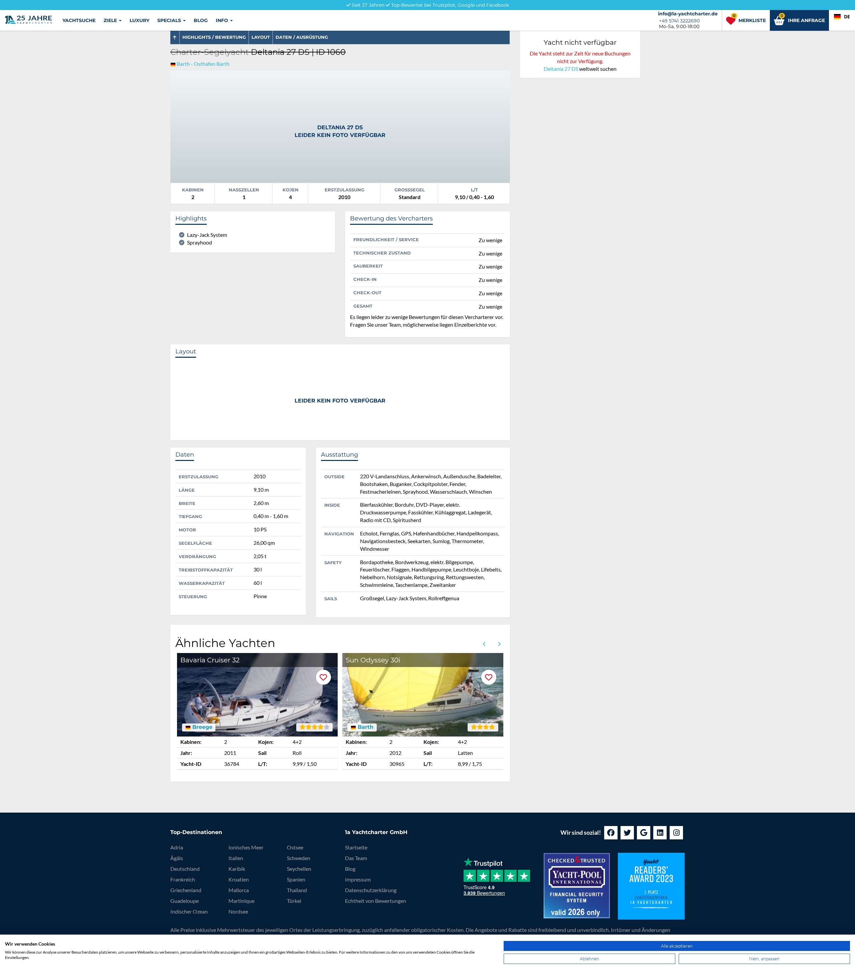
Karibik (236, 868)
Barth (364, 727)
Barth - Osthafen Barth (203, 63)
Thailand (297, 890)
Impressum (358, 879)
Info (222, 20)
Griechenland (185, 890)
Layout (260, 37)
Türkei (294, 901)
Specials (169, 20)
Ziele (111, 20)
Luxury (139, 20)
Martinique (241, 901)
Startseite (356, 847)
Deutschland (185, 868)
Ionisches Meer (246, 847)
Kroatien (238, 879)
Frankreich (182, 879)
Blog (201, 20)
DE (847, 16)
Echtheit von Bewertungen (375, 901)
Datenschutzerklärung (370, 890)
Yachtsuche (79, 20)
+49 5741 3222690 (679, 21)
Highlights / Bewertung (214, 37)
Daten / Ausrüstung (302, 37)
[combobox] (842, 16)
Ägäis (176, 858)
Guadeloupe (184, 901)
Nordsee (238, 911)
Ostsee (295, 847)
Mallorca (238, 890)
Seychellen (299, 868)
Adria (176, 847)
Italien (235, 858)
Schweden (298, 858)
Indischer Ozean (189, 911)
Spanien (296, 879)
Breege (201, 727)
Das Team (356, 858)
